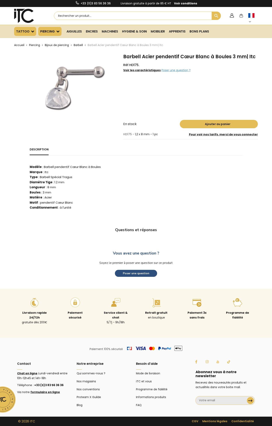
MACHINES (110, 31)
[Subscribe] (250, 400)
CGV (195, 421)
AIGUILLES (74, 31)
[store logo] (29, 16)
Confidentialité (242, 421)
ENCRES (92, 31)
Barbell (78, 45)
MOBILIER (158, 31)
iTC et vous (144, 381)
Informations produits (151, 397)
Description (39, 149)
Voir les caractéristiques (142, 70)
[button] (253, 19)
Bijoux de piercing (57, 45)
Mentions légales (214, 421)
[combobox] (137, 16)
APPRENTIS (177, 31)
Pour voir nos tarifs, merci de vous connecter (223, 134)
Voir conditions (185, 3)
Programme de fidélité (151, 389)
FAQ (139, 405)
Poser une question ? (176, 70)
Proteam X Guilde (89, 397)
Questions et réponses (136, 230)
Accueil (19, 45)
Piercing (34, 45)
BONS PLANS (199, 31)
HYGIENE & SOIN (134, 31)
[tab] (39, 151)
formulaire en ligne (45, 392)
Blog (79, 405)
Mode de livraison (148, 373)
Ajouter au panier (217, 124)
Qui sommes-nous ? (91, 373)
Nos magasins (86, 381)
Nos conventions (88, 389)
